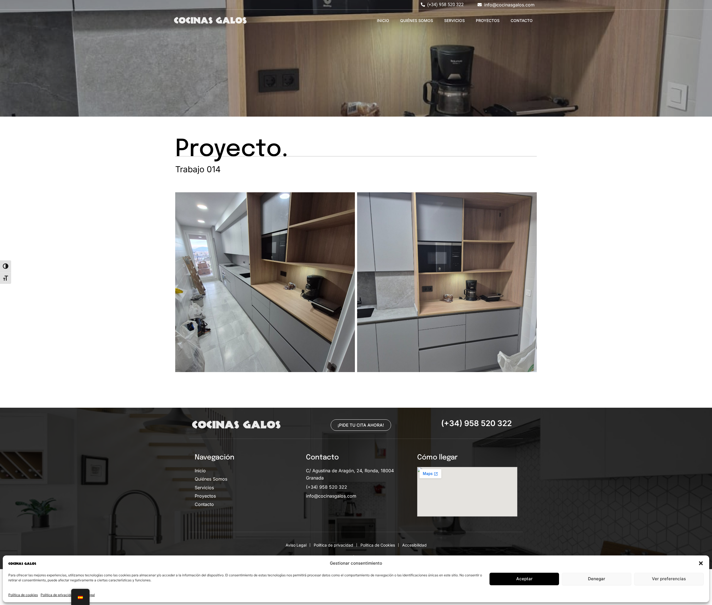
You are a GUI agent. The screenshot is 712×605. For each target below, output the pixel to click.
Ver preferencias (669, 578)
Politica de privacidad (57, 595)
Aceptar (524, 578)
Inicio (383, 20)
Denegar (596, 578)
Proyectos (488, 20)
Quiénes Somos (416, 20)
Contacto (522, 20)
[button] (701, 563)
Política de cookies (23, 595)
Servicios (454, 20)
